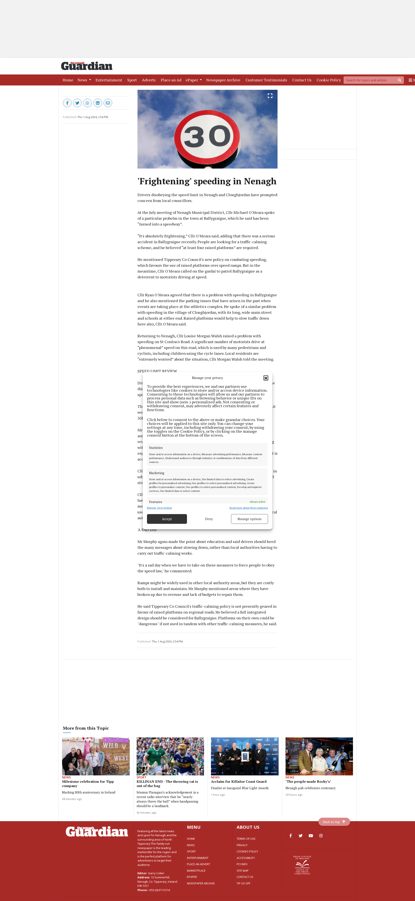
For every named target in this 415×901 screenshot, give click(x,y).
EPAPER (192, 877)
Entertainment (110, 79)
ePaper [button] (192, 79)
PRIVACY (242, 845)
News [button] (83, 79)
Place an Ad (172, 79)
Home (69, 79)
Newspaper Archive (224, 79)
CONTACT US (245, 877)
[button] (266, 378)
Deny (209, 519)
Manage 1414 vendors (159, 507)
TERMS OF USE (246, 839)
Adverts (149, 79)
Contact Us (302, 79)
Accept (167, 519)
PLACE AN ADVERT (198, 864)
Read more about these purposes (249, 507)
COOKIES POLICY (247, 851)
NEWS (191, 845)
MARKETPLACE (196, 871)
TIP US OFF (243, 883)
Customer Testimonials (267, 79)
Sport (133, 79)
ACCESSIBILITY (246, 858)
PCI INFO (242, 864)
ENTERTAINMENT (197, 858)
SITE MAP (243, 871)
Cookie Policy (330, 79)
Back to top (331, 822)
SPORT (191, 851)
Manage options (250, 519)
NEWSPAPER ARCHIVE (201, 883)
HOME (191, 839)
